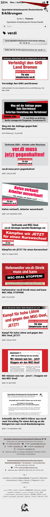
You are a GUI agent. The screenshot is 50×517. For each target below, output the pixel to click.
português (12, 496)
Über (12, 2)
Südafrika (25, 482)
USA (42, 480)
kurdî (44, 494)
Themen (29, 18)
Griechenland (12, 480)
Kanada (14, 478)
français (30, 492)
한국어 (39, 494)
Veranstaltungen (39, 463)
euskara (17, 492)
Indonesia (19, 494)
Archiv (20, 18)
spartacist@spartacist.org (28, 467)
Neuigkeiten (26, 463)
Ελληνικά (37, 490)
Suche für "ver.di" (25, 42)
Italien (20, 480)
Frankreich (34, 478)
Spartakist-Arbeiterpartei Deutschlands (25, 22)
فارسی (24, 492)
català (15, 490)
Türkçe (34, 496)
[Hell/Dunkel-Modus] (47, 2)
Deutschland (24, 478)
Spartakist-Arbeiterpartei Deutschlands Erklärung (22, 439)
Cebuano (22, 490)
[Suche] (45, 26)
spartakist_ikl (18, 446)
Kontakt (21, 2)
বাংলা (10, 490)
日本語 (33, 494)
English (44, 490)
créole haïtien (10, 494)
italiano (26, 494)
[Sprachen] (44, 2)
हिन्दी (41, 492)
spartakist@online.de (38, 444)
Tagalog (27, 496)
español (10, 492)
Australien (6, 478)
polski (6, 496)
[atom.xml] (43, 439)
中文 (46, 496)
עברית (37, 492)
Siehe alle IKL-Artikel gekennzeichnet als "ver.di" (24, 50)
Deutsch (29, 490)
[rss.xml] (45, 439)
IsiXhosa (40, 496)
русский (20, 496)
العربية (5, 490)
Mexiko (27, 480)
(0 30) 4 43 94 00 (14, 444)
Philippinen (35, 480)
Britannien (43, 478)
